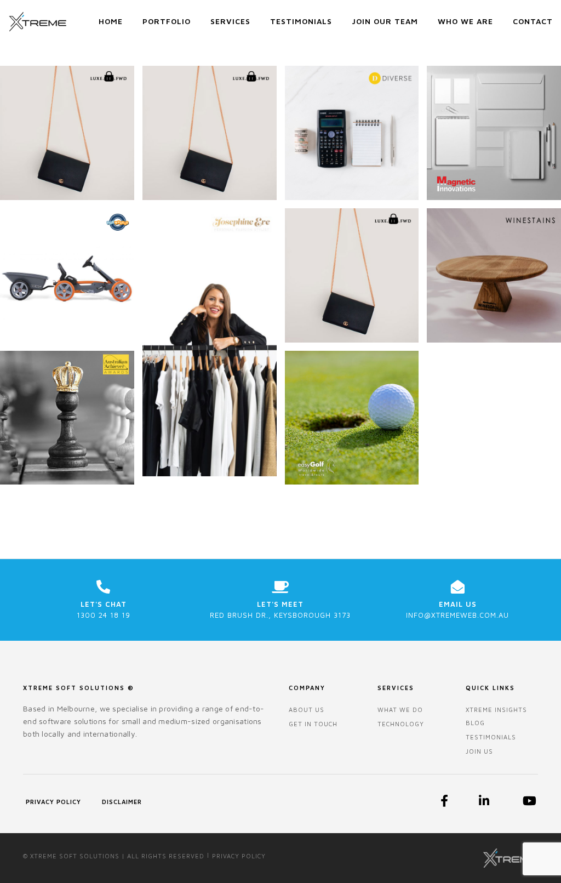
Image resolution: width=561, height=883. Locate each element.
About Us (306, 709)
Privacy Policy (53, 801)
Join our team (385, 21)
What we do (400, 709)
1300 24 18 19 (103, 615)
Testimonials (301, 21)
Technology (400, 723)
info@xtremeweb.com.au (457, 615)
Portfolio (166, 21)
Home (111, 21)
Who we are (465, 21)
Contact (533, 21)
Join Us (479, 751)
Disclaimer (122, 801)
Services (230, 21)
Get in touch (313, 723)
